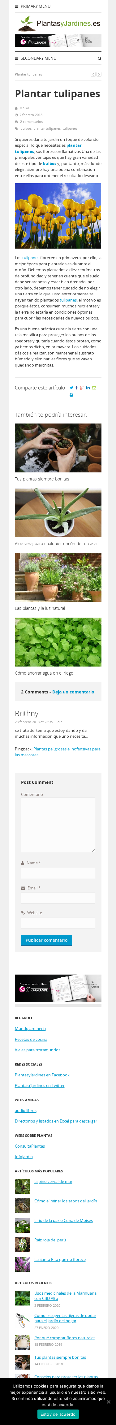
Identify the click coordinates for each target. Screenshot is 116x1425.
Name (33, 863)
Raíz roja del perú (50, 1240)
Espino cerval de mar (53, 1181)
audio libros (26, 1110)
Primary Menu (35, 6)
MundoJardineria (30, 1028)
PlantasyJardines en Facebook (42, 1075)
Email (34, 888)
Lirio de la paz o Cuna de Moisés (63, 1220)
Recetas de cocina (31, 1039)
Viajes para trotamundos (37, 1050)
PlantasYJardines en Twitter (40, 1085)
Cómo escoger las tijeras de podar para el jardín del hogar (65, 1318)
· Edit (58, 721)
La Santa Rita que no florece (60, 1259)
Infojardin (24, 1156)
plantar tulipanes (47, 128)
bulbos (26, 128)
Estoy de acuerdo (58, 1414)
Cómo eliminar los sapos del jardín (65, 1201)
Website (34, 912)
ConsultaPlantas (30, 1146)
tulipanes (69, 128)
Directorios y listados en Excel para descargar (56, 1121)
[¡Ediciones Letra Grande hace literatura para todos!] (58, 45)
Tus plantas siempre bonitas (60, 1357)
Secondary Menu (38, 58)
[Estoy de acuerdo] (108, 1402)
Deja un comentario (73, 692)
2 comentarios (31, 121)
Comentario (32, 794)
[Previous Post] (93, 74)
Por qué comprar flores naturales (64, 1337)
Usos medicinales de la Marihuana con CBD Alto (65, 1296)
